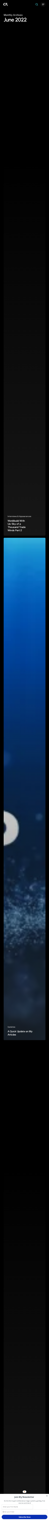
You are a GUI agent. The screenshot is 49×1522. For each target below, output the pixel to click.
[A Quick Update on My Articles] (24, 789)
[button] (24, 1497)
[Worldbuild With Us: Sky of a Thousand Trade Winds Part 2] (24, 284)
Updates (11, 1027)
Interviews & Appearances (19, 516)
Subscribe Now (24, 1517)
